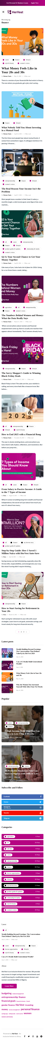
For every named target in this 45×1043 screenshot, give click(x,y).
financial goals (9, 1000)
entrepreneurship (10, 997)
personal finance (30, 1009)
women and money (7, 1017)
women (28, 1013)
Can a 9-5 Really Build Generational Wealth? (18, 957)
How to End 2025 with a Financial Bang (21, 434)
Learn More (9, 986)
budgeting (7, 993)
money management (14, 1009)
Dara (4, 495)
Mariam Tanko (7, 76)
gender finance (8, 1005)
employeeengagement (18, 993)
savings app (5, 1013)
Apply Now (35, 3)
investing (29, 1005)
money (5, 1009)
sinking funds (12, 1013)
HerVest (20, 1004)
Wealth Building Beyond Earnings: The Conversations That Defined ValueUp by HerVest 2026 (28, 651)
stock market (19, 1013)
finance (22, 997)
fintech (28, 1001)
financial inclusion (21, 1001)
